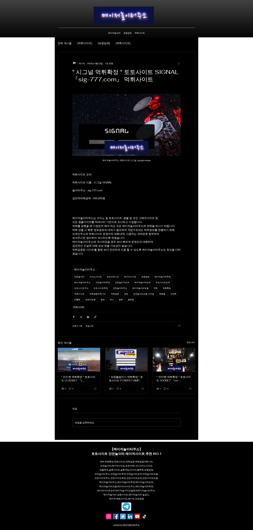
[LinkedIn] (130, 516)
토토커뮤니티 (113, 276)
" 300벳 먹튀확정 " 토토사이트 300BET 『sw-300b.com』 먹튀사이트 (173, 378)
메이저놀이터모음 (140, 288)
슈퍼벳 (173, 294)
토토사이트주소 (81, 288)
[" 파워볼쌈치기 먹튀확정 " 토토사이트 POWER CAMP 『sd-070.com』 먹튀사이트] (126, 360)
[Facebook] (116, 516)
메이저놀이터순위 (142, 282)
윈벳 (121, 299)
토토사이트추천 (101, 288)
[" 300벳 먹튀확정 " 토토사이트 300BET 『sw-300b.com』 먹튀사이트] (174, 360)
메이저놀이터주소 (82, 282)
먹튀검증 (115, 294)
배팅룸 (162, 294)
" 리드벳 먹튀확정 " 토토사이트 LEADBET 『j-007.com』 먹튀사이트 (78, 378)
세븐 (126, 294)
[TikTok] (144, 516)
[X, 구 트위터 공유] (81, 316)
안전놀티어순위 (122, 282)
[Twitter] (123, 516)
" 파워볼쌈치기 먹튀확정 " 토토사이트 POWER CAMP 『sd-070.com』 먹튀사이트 (126, 378)
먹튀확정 (167, 288)
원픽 (103, 299)
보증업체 (145, 276)
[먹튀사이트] (84, 43)
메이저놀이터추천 (162, 276)
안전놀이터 (79, 276)
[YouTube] (137, 516)
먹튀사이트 (79, 294)
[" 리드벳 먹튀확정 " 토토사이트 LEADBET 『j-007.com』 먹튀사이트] (79, 360)
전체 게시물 (65, 43)
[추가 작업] (179, 63)
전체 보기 (191, 342)
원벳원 (131, 299)
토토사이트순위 (163, 282)
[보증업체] (104, 43)
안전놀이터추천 (103, 282)
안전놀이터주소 (120, 288)
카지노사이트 (95, 276)
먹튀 (156, 288)
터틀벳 (77, 299)
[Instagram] (108, 516)
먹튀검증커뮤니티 (97, 294)
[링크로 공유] (95, 316)
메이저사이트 (130, 276)
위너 (112, 299)
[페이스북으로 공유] (73, 316)
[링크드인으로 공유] (88, 316)
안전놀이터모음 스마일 (143, 294)
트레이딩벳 (90, 299)
